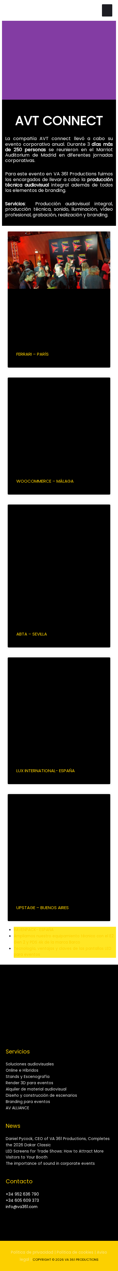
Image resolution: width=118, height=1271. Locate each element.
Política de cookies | (76, 1252)
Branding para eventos (28, 1101)
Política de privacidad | (33, 1252)
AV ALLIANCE (17, 1108)
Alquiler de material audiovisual (36, 1089)
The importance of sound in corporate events (50, 1163)
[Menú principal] (107, 10)
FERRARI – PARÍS (32, 354)
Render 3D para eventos (29, 1083)
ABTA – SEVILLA (31, 634)
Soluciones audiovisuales (30, 1064)
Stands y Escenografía (28, 1076)
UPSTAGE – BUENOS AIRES (42, 908)
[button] (7, 60)
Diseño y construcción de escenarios (41, 1095)
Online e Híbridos (22, 1070)
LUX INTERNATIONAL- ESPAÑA (45, 771)
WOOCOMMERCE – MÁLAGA (45, 481)
